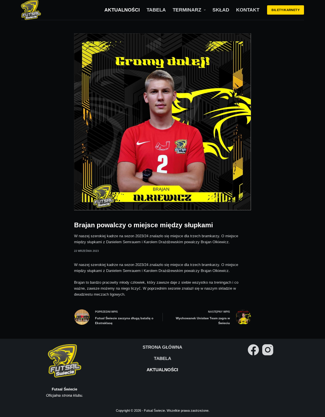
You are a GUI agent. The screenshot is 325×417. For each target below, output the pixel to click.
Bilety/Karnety (285, 10)
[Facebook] (253, 349)
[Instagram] (267, 349)
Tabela (156, 10)
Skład (220, 10)
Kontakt (247, 10)
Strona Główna (162, 347)
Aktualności (122, 10)
